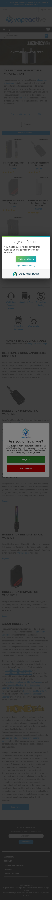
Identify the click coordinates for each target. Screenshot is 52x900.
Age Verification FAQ (26, 265)
